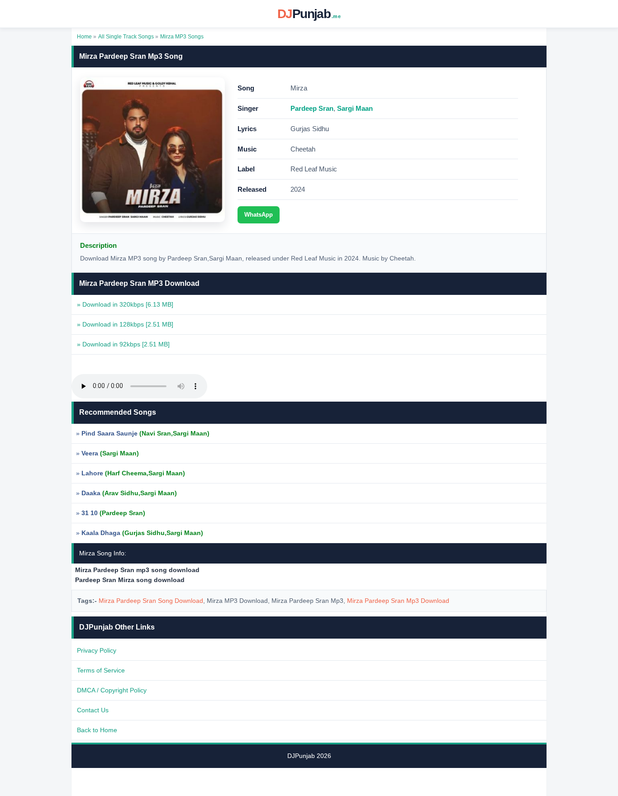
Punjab (309, 14)
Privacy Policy (96, 650)
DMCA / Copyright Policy (112, 690)
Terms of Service (101, 670)
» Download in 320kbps (125, 304)
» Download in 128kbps (125, 324)
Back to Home (97, 730)
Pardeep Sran (311, 108)
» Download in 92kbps (123, 344)
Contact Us (93, 710)
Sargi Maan (355, 108)
